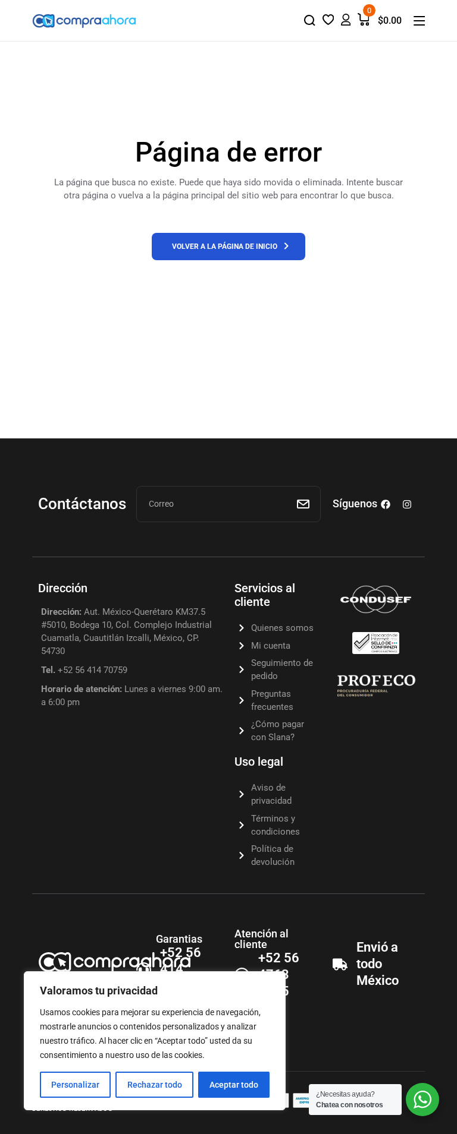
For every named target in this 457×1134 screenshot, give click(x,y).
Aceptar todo (233, 1084)
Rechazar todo (154, 1084)
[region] (155, 1040)
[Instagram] (407, 504)
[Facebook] (385, 504)
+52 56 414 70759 (180, 969)
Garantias (179, 939)
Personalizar (75, 1084)
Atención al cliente (261, 938)
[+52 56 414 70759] (143, 969)
